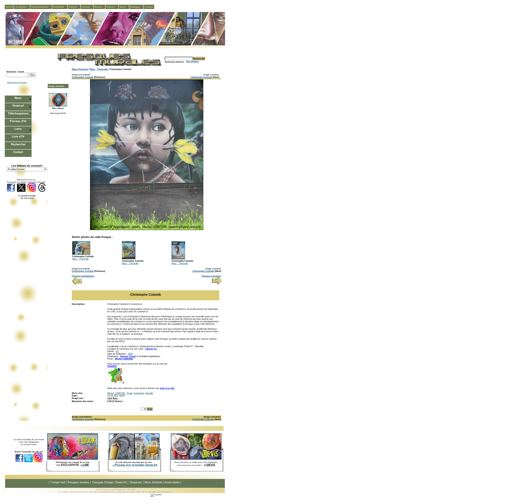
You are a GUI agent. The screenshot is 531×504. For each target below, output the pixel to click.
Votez (124, 7)
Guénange (139, 393)
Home (9, 7)
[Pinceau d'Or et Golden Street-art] (134, 459)
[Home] (115, 45)
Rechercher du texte (17, 82)
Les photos (22, 7)
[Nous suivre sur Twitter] (21, 191)
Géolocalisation (41, 7)
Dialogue (136, 7)
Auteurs (112, 7)
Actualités (60, 7)
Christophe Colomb (82, 77)
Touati (129, 393)
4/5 (117, 351)
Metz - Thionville (99, 69)
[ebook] (72, 459)
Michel (110, 393)
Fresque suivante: (211, 276)
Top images (192, 61)
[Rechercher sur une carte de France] (115, 383)
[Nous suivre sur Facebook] (11, 191)
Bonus (100, 7)
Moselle (149, 393)
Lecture (87, 7)
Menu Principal (80, 69)
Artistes (74, 7)
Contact (149, 7)
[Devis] (196, 459)
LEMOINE (120, 393)
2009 (130, 354)
